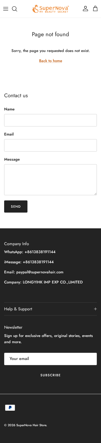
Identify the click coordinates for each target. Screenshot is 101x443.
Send (16, 206)
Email (9, 134)
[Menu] (5, 8)
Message (12, 159)
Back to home (50, 61)
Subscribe (50, 375)
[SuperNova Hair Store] (50, 9)
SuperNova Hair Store (31, 425)
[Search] (17, 8)
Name (9, 109)
